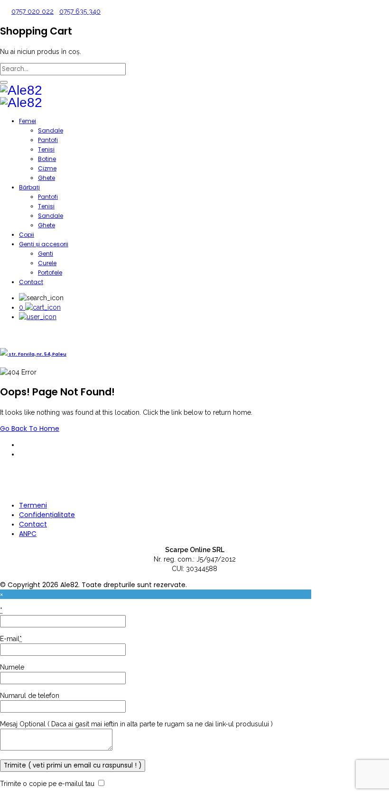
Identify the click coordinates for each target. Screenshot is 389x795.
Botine (47, 159)
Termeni (33, 505)
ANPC (28, 533)
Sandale (50, 130)
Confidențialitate (47, 514)
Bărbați (29, 187)
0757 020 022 (32, 11)
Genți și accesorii (43, 244)
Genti (45, 254)
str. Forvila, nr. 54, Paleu (37, 354)
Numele (12, 667)
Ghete (46, 178)
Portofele (50, 272)
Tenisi (46, 149)
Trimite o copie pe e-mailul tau (47, 783)
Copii (26, 235)
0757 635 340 (80, 11)
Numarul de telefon (29, 695)
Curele (47, 263)
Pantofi (48, 140)
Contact (31, 282)
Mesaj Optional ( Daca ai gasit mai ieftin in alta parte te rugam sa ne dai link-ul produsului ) (136, 724)
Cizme (47, 168)
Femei (27, 121)
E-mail (11, 639)
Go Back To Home (29, 428)
